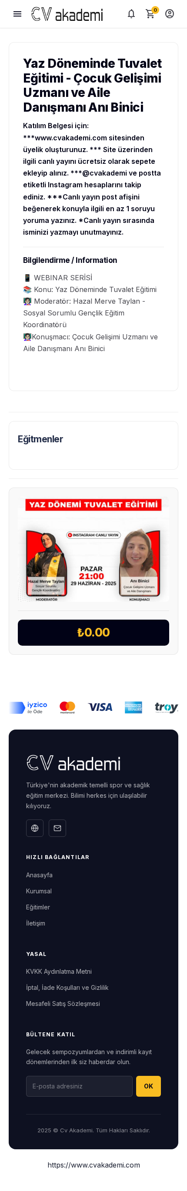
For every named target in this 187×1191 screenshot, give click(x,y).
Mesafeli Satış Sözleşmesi (63, 1003)
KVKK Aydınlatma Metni (59, 971)
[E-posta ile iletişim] (57, 828)
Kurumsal (39, 891)
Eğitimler (38, 907)
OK (148, 1086)
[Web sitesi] (34, 828)
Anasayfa (39, 875)
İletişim (35, 923)
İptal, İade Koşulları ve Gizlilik (67, 987)
